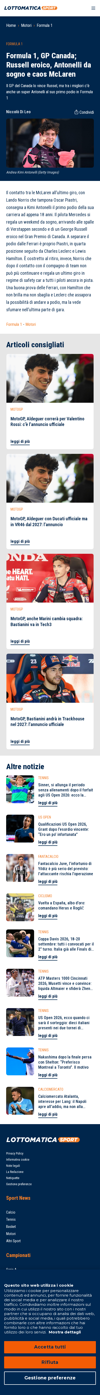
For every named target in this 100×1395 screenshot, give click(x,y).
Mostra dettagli (64, 1332)
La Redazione (14, 1172)
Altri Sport (13, 1241)
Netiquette (12, 1178)
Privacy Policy (14, 1153)
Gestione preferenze (19, 1184)
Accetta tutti (50, 1347)
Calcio (10, 1212)
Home (11, 25)
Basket (11, 1227)
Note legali (13, 1166)
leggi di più (20, 441)
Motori (26, 25)
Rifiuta (50, 1362)
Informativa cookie (17, 1159)
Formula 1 (45, 25)
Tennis (11, 1219)
